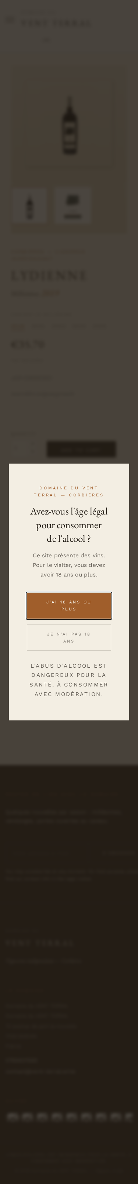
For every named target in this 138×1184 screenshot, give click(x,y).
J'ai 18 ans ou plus (69, 606)
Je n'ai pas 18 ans (69, 638)
